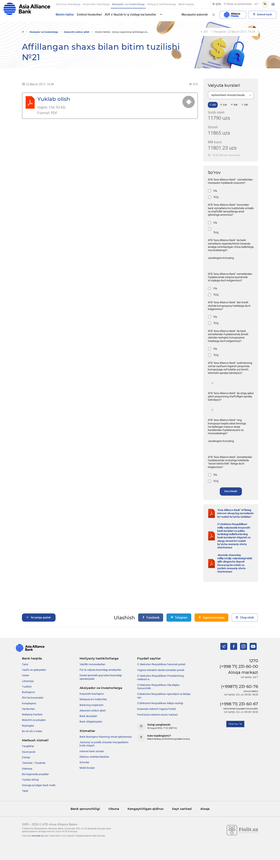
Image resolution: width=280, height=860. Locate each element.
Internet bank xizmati (92, 751)
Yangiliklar (28, 746)
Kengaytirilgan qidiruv (145, 809)
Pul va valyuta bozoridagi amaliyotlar (100, 669)
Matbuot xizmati (35, 740)
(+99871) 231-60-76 (239, 686)
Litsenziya (28, 681)
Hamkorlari (28, 708)
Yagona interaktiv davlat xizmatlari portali (160, 670)
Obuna (113, 809)
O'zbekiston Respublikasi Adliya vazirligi (160, 703)
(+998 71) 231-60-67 (239, 703)
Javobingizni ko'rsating (221, 257)
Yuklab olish (53, 99)
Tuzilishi (27, 686)
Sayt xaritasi (182, 809)
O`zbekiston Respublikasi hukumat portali (161, 664)
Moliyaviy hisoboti (32, 714)
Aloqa (204, 809)
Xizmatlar (87, 731)
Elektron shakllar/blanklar (94, 756)
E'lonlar (26, 757)
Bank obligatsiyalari (91, 721)
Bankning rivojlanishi (91, 705)
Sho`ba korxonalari (32, 697)
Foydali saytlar (149, 658)
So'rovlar (84, 762)
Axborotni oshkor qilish (76, 32)
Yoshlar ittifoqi (30, 779)
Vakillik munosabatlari (92, 664)
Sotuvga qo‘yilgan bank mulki (39, 785)
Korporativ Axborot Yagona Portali (156, 708)
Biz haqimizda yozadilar (35, 774)
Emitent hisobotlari (89, 14)
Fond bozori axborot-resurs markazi (157, 714)
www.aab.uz (37, 835)
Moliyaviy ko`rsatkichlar (93, 699)
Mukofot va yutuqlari (34, 719)
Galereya (27, 768)
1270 (253, 660)
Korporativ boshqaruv (92, 693)
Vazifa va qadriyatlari (34, 669)
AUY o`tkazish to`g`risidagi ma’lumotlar (130, 14)
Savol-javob (28, 751)
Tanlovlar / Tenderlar (34, 762)
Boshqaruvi (28, 692)
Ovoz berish (230, 491)
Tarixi (25, 664)
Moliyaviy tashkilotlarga (99, 658)
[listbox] (231, 95)
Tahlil (25, 790)
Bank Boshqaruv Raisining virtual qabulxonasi (106, 736)
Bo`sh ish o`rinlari (32, 731)
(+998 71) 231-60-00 (239, 666)
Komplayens (29, 703)
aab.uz (26, 10)
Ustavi (25, 675)
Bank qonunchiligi (85, 809)
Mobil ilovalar (87, 767)
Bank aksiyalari (88, 716)
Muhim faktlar (65, 14)
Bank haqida (32, 658)
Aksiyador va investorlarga (44, 32)
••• (161, 14)
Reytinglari (28, 725)
